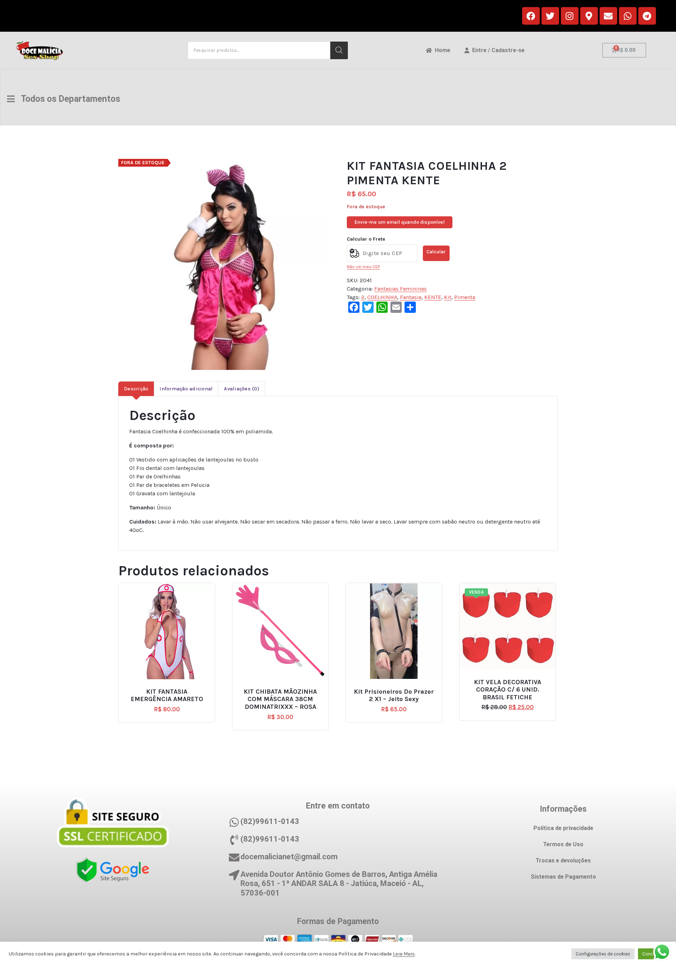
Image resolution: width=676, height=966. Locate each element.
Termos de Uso (563, 844)
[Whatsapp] (628, 16)
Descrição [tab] (136, 389)
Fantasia (410, 297)
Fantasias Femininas (400, 288)
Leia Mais (404, 954)
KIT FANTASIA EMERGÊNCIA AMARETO (167, 695)
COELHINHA (382, 297)
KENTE (432, 297)
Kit (447, 297)
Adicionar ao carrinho (170, 689)
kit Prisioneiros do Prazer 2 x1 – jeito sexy (394, 695)
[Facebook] (531, 16)
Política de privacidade (563, 828)
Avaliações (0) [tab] (241, 389)
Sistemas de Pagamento (563, 876)
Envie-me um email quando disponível (400, 222)
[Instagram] (569, 16)
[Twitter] (550, 16)
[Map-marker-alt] (589, 16)
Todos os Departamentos (67, 99)
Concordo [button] (652, 953)
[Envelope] (608, 16)
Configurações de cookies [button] (603, 953)
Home (441, 50)
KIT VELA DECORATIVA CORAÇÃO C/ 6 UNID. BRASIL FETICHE (507, 690)
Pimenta (464, 297)
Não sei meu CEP (363, 266)
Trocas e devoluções (563, 860)
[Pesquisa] (339, 50)
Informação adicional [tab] (186, 389)
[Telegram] (647, 16)
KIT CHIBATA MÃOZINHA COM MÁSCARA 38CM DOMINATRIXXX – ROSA (280, 699)
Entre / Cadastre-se (497, 50)
